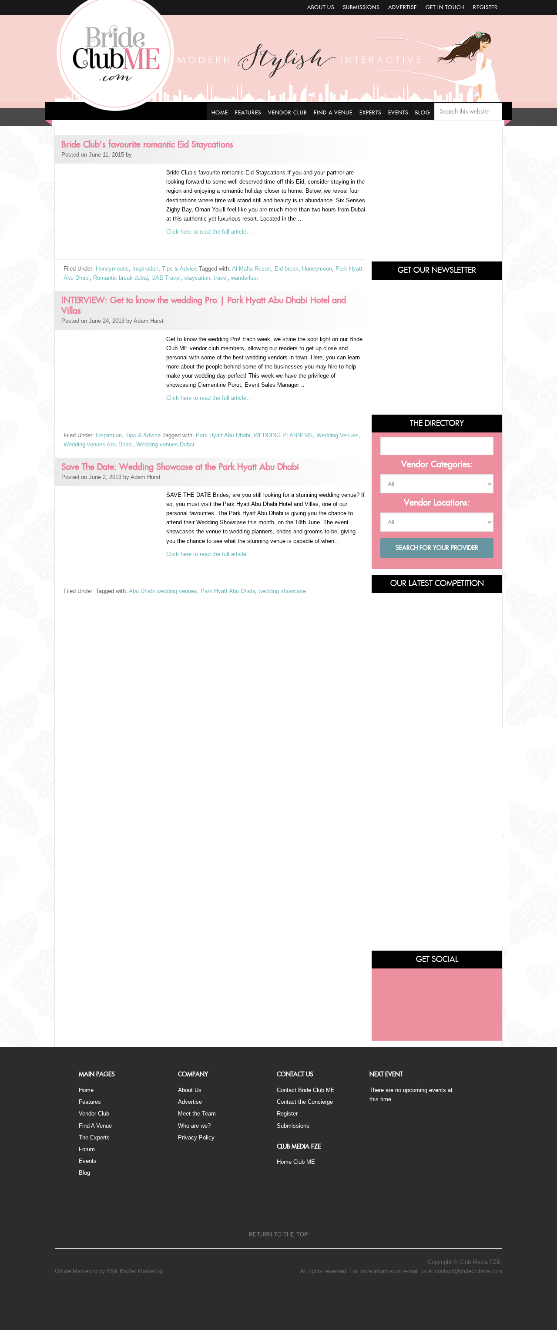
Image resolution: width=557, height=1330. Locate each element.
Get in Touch (445, 7)
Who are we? (194, 1125)
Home (86, 1090)
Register (485, 7)
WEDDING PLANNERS (283, 435)
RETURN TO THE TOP (278, 1234)
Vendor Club (94, 1113)
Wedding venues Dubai (165, 444)
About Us (320, 7)
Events (88, 1161)
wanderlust (244, 278)
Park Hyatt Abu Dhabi (223, 435)
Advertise (402, 7)
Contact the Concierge (305, 1102)
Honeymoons (112, 268)
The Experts (94, 1137)
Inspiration (145, 268)
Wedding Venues (337, 435)
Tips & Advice (179, 268)
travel (221, 278)
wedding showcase (282, 591)
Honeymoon (317, 268)
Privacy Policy (196, 1137)
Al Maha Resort (251, 268)
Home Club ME (296, 1162)
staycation (197, 278)
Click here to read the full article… (209, 231)
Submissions (361, 7)
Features (90, 1102)
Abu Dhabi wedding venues (163, 591)
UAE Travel (166, 278)
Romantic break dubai (120, 278)
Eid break (287, 268)
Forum (87, 1149)
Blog (84, 1172)
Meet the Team (197, 1113)
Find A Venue (95, 1125)
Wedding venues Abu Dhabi (98, 444)
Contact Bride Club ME (306, 1090)
